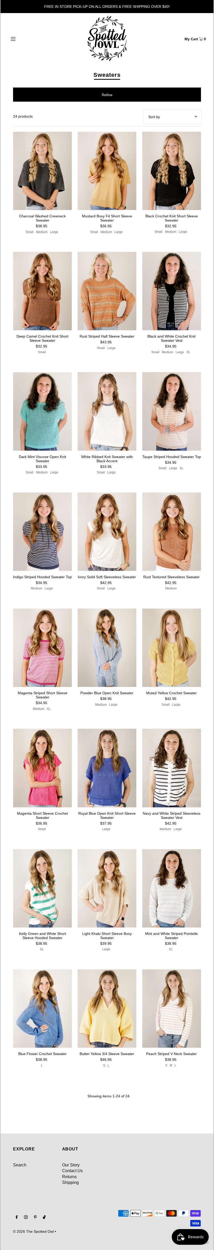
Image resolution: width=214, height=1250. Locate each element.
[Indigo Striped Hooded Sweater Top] (42, 532)
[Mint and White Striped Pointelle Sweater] (171, 888)
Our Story (71, 1165)
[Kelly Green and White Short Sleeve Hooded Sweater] (42, 888)
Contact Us (72, 1170)
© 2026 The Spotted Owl (33, 1231)
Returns (69, 1176)
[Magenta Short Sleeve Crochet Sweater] (42, 768)
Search (19, 1165)
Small (30, 232)
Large (54, 232)
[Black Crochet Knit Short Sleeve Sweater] (171, 171)
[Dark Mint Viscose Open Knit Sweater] (42, 411)
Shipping (70, 1182)
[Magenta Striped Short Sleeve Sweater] (42, 648)
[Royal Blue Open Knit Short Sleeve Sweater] (107, 768)
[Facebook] (17, 1217)
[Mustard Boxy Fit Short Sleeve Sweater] (107, 171)
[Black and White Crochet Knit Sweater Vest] (171, 291)
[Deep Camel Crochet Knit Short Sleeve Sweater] (42, 291)
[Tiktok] (44, 1217)
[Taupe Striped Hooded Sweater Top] (171, 411)
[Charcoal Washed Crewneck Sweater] (42, 171)
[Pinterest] (35, 1217)
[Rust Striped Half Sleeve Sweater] (107, 291)
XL (188, 352)
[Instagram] (26, 1217)
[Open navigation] (24, 38)
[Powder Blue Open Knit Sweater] (107, 648)
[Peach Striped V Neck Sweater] (171, 1008)
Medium (41, 232)
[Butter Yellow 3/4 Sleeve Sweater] (107, 1008)
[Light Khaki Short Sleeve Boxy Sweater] (107, 888)
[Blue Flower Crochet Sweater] (42, 1008)
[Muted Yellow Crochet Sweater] (171, 648)
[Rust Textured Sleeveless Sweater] (171, 532)
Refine (107, 95)
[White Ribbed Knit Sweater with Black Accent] (107, 411)
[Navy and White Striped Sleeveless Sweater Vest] (171, 768)
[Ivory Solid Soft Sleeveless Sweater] (107, 532)
